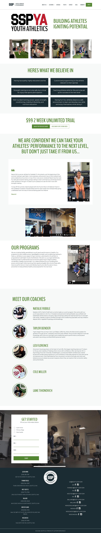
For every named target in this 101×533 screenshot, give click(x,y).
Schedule (58, 5)
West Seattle (19, 432)
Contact (70, 5)
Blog (76, 5)
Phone (15, 450)
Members (82, 5)
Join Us (89, 5)
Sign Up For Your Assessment (41, 126)
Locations (51, 5)
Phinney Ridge (20, 430)
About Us (44, 5)
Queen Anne (19, 427)
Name (15, 436)
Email (15, 443)
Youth (64, 5)
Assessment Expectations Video (60, 126)
